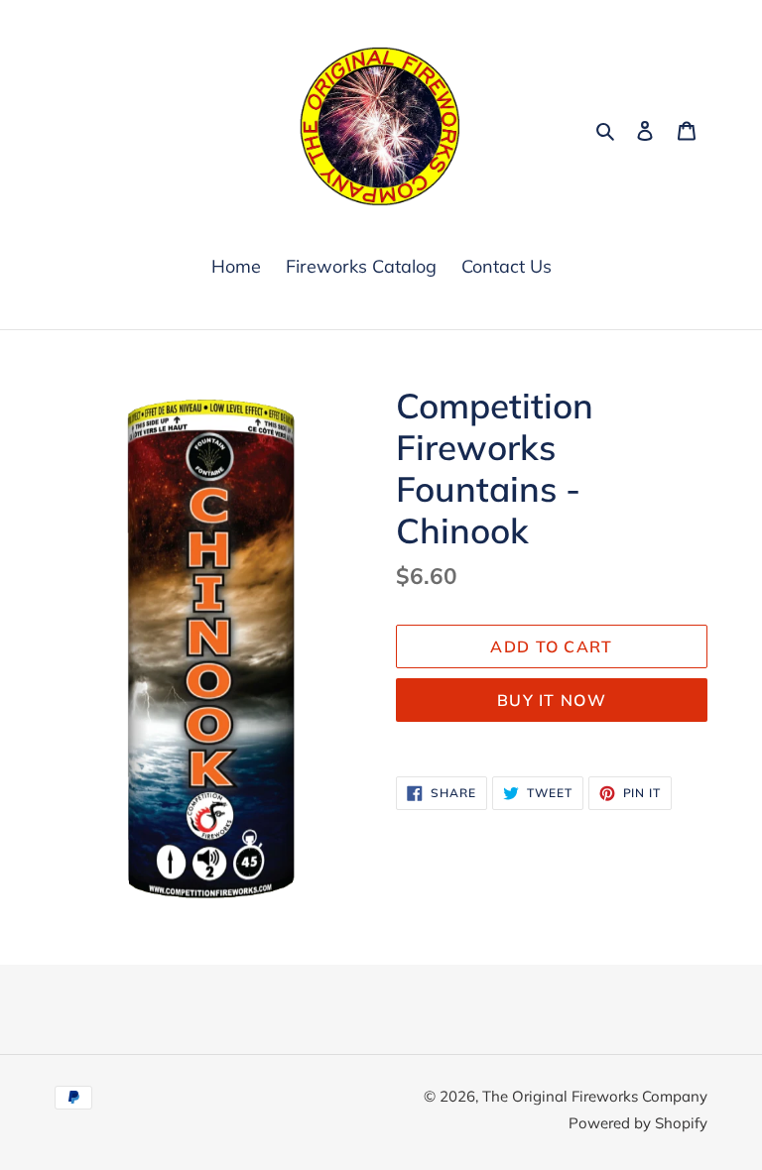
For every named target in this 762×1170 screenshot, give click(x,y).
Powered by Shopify (638, 1122)
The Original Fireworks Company (594, 1096)
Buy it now (551, 700)
